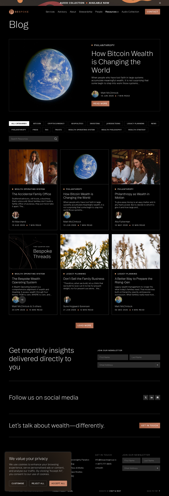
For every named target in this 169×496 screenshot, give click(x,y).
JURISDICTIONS (113, 123)
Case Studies (76, 472)
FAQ (72, 476)
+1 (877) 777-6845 (103, 464)
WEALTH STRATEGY (137, 129)
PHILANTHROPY (19, 129)
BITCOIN (37, 123)
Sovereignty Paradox (79, 460)
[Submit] (157, 468)
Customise (18, 483)
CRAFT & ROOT (115, 491)
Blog (72, 464)
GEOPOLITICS (77, 123)
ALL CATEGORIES (19, 123)
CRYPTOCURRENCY (56, 123)
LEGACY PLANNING (135, 123)
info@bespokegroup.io (105, 460)
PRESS (35, 129)
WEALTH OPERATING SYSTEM (81, 129)
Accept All (58, 483)
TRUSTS (58, 129)
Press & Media (77, 468)
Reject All (38, 483)
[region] (32, 471)
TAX (46, 129)
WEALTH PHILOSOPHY (111, 129)
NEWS (153, 123)
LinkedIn (99, 468)
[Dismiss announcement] (160, 3)
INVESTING (95, 123)
